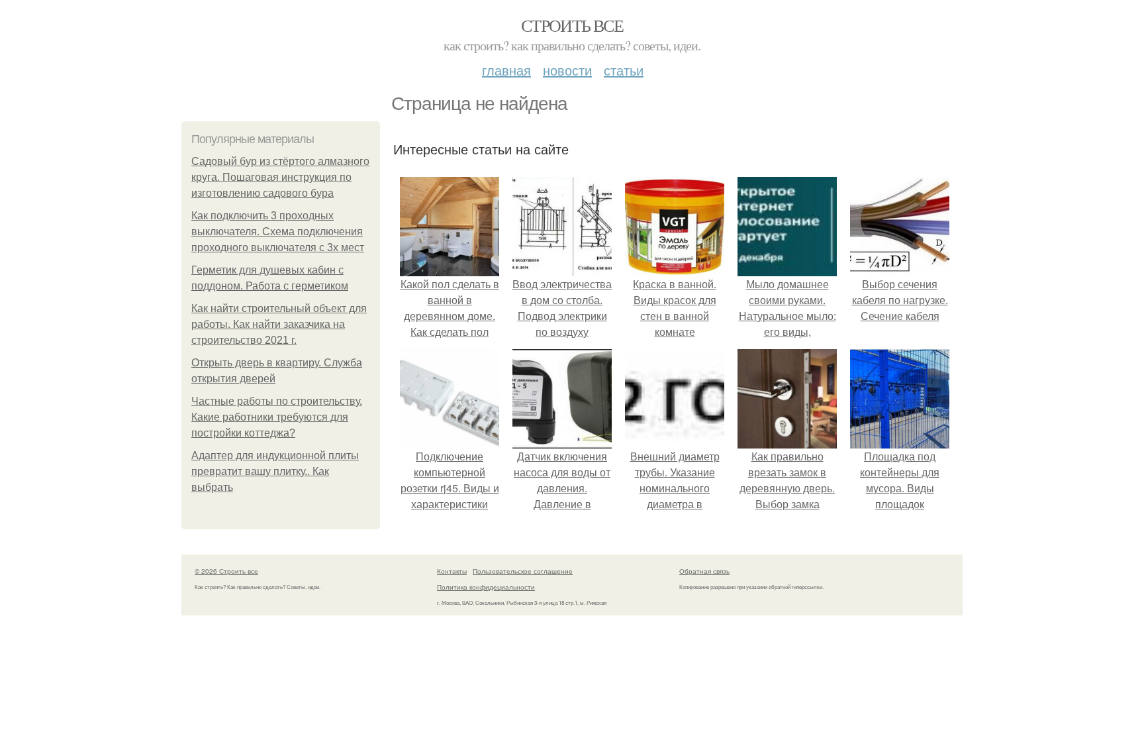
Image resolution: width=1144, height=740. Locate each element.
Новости (567, 69)
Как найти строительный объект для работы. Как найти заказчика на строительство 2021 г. (279, 324)
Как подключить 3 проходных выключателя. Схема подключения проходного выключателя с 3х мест (277, 231)
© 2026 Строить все (226, 571)
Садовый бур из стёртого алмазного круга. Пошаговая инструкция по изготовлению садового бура (280, 177)
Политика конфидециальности (486, 587)
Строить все (572, 25)
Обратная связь (704, 571)
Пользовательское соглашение (523, 571)
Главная (506, 69)
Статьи (624, 69)
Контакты (452, 571)
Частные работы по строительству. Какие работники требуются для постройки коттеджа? (276, 417)
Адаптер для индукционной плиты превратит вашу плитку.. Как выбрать (275, 471)
